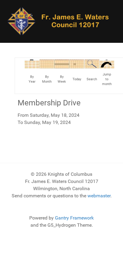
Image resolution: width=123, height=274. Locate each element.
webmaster (98, 196)
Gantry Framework (74, 218)
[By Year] (31, 63)
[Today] (76, 63)
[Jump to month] (106, 63)
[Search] (91, 63)
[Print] (110, 67)
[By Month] (46, 63)
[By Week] (61, 63)
